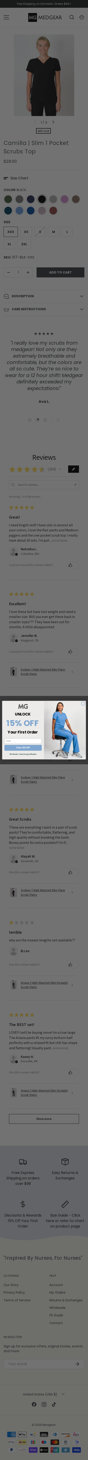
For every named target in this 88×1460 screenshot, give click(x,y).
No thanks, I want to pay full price (23, 754)
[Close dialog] (83, 703)
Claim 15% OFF (23, 748)
